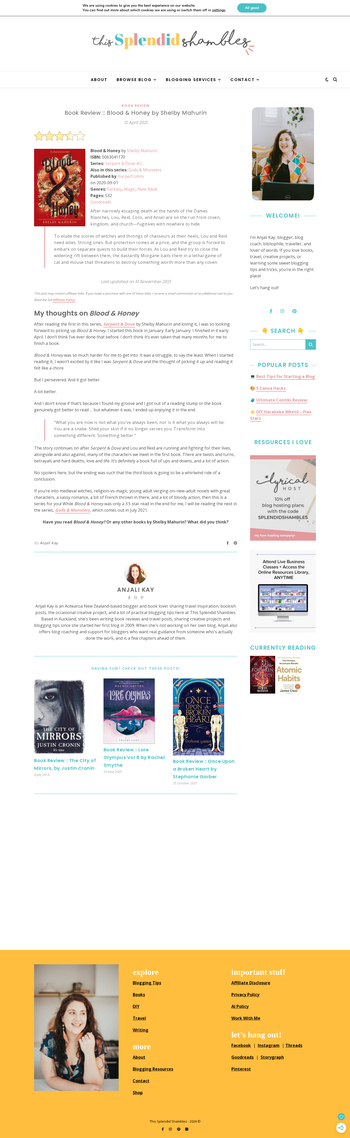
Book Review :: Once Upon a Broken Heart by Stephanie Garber (204, 769)
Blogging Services (191, 80)
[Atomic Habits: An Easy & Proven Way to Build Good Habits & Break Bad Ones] (289, 675)
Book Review (135, 105)
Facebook (241, 1045)
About (99, 80)
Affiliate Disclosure (250, 983)
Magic (130, 189)
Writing (140, 1030)
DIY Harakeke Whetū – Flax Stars (280, 415)
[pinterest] (179, 1129)
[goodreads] (186, 1129)
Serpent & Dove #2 (123, 163)
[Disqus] (135, 870)
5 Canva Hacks (271, 388)
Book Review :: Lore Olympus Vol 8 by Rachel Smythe (134, 757)
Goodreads (100, 202)
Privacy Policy (245, 994)
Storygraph (272, 1057)
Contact (242, 80)
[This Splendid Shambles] (175, 42)
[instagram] (170, 1129)
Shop (138, 1092)
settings (218, 10)
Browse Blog (134, 80)
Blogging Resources (153, 1069)
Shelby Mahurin (142, 150)
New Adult (147, 189)
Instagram (269, 1045)
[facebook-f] (163, 1129)
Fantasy (114, 189)
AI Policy (240, 1006)
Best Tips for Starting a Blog (285, 376)
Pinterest (241, 1069)
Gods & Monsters (145, 170)
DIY (136, 1006)
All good (252, 7)
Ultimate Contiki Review (281, 400)
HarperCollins (130, 176)
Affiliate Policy (64, 300)
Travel (139, 1018)
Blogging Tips (147, 983)
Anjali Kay (49, 542)
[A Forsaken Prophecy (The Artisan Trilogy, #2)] (262, 675)
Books (139, 994)
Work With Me (245, 1018)
